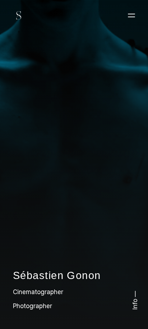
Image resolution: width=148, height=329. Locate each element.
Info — (135, 300)
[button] (131, 15)
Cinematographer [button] (38, 292)
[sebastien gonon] (18, 15)
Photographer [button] (32, 306)
